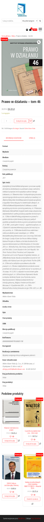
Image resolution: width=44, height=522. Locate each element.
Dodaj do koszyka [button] (10, 440)
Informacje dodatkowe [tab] (13, 138)
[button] (39, 42)
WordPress (21, 518)
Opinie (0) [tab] (32, 138)
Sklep (13, 36)
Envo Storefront (36, 518)
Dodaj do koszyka (21, 121)
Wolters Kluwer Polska (29, 128)
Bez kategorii (16, 128)
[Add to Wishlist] (30, 121)
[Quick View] (13, 436)
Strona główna (6, 36)
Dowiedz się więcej (32, 499)
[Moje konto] (27, 29)
